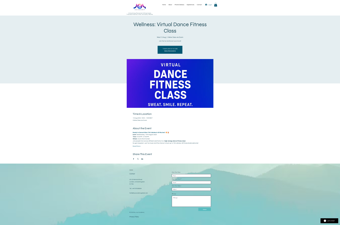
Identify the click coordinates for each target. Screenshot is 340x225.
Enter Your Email (176, 179)
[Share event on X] (138, 159)
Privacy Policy (134, 217)
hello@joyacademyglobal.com (138, 193)
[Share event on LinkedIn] (142, 159)
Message (174, 193)
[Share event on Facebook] (133, 159)
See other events (170, 51)
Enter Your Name (176, 172)
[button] (215, 5)
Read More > (137, 146)
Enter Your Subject (176, 185)
